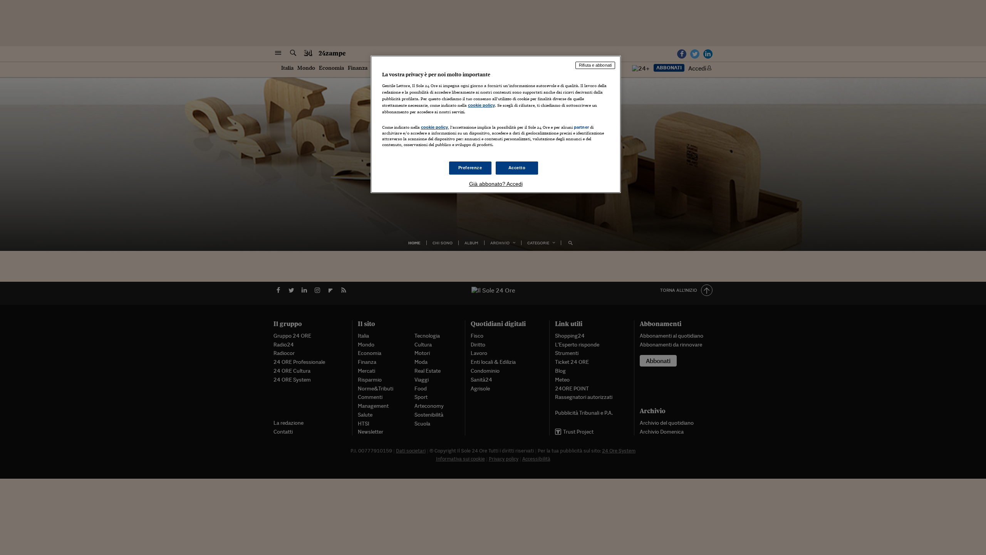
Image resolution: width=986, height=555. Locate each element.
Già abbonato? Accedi (496, 184)
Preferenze (470, 167)
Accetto (517, 167)
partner (581, 127)
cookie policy (481, 105)
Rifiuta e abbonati (595, 65)
